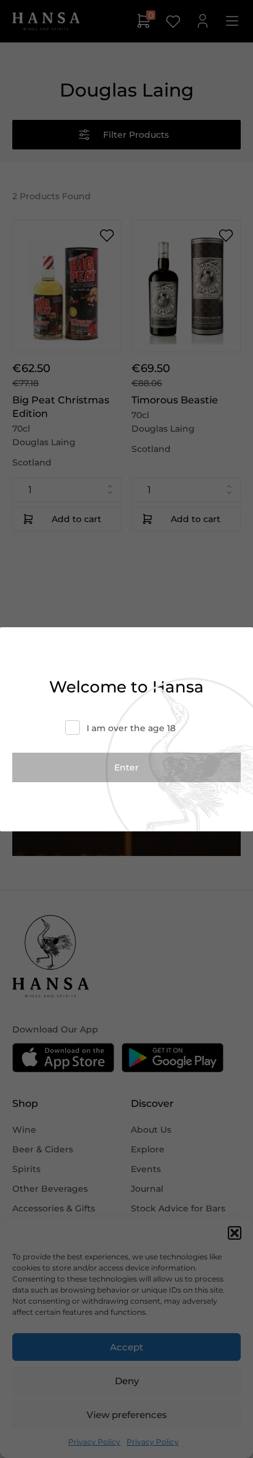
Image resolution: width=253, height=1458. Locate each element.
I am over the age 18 (131, 728)
